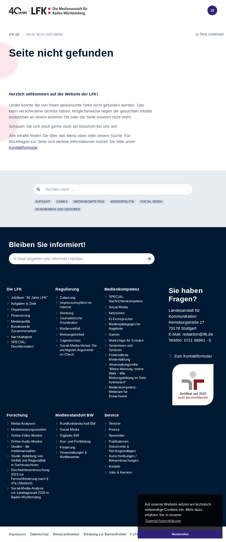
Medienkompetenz (89, 201)
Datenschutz (39, 534)
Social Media (151, 201)
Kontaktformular (23, 147)
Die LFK (14, 289)
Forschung (17, 415)
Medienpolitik (122, 201)
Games (62, 201)
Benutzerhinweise (66, 534)
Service (111, 415)
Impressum (17, 534)
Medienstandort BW (74, 415)
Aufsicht (42, 201)
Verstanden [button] (180, 534)
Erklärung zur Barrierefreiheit (105, 534)
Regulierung (67, 289)
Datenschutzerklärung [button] (163, 521)
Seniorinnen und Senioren (57, 209)
